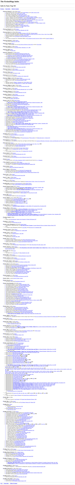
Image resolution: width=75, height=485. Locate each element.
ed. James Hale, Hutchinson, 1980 (30, 189)
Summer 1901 (17, 167)
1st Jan (6, 372)
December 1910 (14, 323)
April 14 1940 (25, 79)
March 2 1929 (27, 82)
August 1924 (26, 44)
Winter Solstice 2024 (21, 471)
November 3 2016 (25, 450)
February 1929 (18, 461)
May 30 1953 (22, 14)
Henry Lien (18, 151)
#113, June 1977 (20, 121)
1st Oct (61, 369)
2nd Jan (6, 371)
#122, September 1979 (23, 131)
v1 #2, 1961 (19, 27)
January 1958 (21, 433)
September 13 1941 (23, 289)
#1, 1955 (19, 381)
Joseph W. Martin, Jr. (50, 38)
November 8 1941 (24, 296)
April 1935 (21, 276)
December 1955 (27, 416)
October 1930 (23, 374)
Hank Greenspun (30, 19)
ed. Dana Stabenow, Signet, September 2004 (26, 210)
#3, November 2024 (17, 267)
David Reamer (13, 219)
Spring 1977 (20, 281)
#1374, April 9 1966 (27, 117)
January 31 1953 (24, 15)
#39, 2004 (33, 192)
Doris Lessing (62, 316)
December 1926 (19, 347)
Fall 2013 (19, 469)
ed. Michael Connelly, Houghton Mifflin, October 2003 (26, 215)
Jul (64, 140)
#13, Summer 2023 (23, 271)
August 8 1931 (22, 157)
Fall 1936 (18, 377)
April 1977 (14, 98)
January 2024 (25, 241)
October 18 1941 (24, 290)
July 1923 (19, 61)
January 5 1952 (40, 22)
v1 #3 (22, 201)
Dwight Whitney (25, 12)
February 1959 (21, 435)
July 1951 (17, 222)
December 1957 (24, 418)
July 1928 (22, 30)
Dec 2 (43, 34)
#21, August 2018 (17, 134)
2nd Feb (11, 369)
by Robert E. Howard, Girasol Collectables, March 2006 (34, 384)
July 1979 (20, 406)
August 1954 (25, 255)
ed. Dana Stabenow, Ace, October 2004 (30, 209)
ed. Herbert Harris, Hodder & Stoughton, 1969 (25, 102)
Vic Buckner (16, 191)
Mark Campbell (24, 192)
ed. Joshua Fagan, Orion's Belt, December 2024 (24, 313)
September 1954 (32, 438)
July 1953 (22, 415)
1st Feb (8, 369)
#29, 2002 (29, 188)
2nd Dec (38, 300)
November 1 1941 (21, 287)
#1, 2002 (17, 73)
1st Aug (47, 369)
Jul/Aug (27, 198)
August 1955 (22, 436)
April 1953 (28, 412)
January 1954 (26, 417)
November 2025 (21, 331)
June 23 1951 (35, 12)
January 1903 (41, 244)
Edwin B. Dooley (16, 278)
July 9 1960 (34, 38)
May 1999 (21, 454)
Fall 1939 (16, 293)
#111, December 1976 (24, 116)
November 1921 (21, 53)
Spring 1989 (18, 199)
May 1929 (24, 86)
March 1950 (26, 319)
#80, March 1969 (30, 130)
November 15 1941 (25, 285)
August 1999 (19, 175)
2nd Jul (44, 369)
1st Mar (15, 369)
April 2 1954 (39, 19)
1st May (28, 369)
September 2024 (27, 312)
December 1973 (18, 122)
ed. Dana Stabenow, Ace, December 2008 (22, 211)
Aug (66, 140)
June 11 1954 (21, 13)
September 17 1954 (24, 18)
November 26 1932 (21, 304)
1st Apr (21, 369)
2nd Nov (31, 300)
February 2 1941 (21, 80)
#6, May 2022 (20, 309)
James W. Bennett (17, 395)
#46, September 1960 (25, 114)
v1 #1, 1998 (22, 47)
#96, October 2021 (24, 171)
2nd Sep (58, 369)
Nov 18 (31, 34)
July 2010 (20, 92)
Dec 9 (46, 34)
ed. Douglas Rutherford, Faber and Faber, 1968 (21, 126)
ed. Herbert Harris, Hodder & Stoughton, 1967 (25, 115)
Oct (27, 89)
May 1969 (16, 236)
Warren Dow (15, 252)
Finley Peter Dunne (33, 244)
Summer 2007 (37, 466)
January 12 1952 (33, 21)
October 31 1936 (26, 303)
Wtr (27, 375)
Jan (23, 354)
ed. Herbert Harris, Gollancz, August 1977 (23, 111)
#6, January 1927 (15, 57)
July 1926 (24, 252)
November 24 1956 (20, 103)
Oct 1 (38, 143)
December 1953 (26, 439)
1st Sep (54, 369)
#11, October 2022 (21, 308)
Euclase (21, 147)
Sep (20, 89)
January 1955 (21, 437)
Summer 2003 (21, 473)
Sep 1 (36, 143)
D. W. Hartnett (18, 338)
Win (18, 198)
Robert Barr (16, 244)
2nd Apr (24, 369)
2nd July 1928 (19, 357)
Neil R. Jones (37, 330)
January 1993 (18, 339)
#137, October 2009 (21, 230)
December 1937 (25, 291)
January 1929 (22, 346)
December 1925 (18, 353)
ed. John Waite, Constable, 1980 (31, 187)
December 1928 (20, 358)
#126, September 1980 (24, 124)
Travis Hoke (39, 44)
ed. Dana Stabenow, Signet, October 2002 (28, 212)
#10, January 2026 (21, 273)
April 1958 (19, 422)
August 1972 (35, 181)
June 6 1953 (24, 25)
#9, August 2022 (26, 310)
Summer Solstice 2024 (33, 472)
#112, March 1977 (25, 118)
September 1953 (27, 420)
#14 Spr (21, 327)
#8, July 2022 (21, 307)
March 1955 (21, 419)
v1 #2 (18, 201)
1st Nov (27, 300)
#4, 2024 (22, 270)
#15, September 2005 (35, 227)
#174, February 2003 (46, 316)
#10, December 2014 (19, 265)
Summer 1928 (26, 164)
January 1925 (23, 64)
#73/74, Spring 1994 (15, 178)
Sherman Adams (34, 33)
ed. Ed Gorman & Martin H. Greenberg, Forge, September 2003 (34, 214)
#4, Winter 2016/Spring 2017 (26, 219)
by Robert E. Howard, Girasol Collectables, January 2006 (34, 383)
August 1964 (21, 195)
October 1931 (25, 294)
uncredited (30, 83)
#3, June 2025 (21, 470)
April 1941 (18, 95)
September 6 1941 (19, 295)
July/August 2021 (23, 456)
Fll (16, 380)
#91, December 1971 (24, 129)
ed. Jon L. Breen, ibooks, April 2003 (20, 213)
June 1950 (15, 479)
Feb (27, 359)
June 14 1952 (19, 24)
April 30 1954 (27, 20)
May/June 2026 (23, 311)
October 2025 (30, 240)
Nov (29, 89)
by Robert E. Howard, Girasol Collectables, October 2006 (32, 385)
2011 (13, 50)
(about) (18, 78)
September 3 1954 (31, 17)
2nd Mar (18, 369)
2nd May (32, 369)
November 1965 (18, 70)
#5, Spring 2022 (21, 258)
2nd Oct (64, 369)
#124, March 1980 (20, 108)
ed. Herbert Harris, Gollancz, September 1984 (28, 112)
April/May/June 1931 (30, 395)
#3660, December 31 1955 (21, 107)
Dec (29, 144)
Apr (48, 140)
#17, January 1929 (21, 83)
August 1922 (23, 54)
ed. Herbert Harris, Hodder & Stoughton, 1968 (25, 106)
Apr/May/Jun (18, 375)
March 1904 (25, 261)
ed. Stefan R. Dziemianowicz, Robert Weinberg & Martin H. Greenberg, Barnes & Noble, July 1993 (32, 462)
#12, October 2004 (15, 391)
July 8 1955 (25, 35)
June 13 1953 (25, 26)
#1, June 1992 (17, 233)
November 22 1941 (24, 286)
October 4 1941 (23, 288)
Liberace (40, 17)
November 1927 (20, 55)
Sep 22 (20, 300)
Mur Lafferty (32, 137)
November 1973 (13, 127)
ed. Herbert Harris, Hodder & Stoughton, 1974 (25, 128)
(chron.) (19, 11)
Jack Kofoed (17, 399)
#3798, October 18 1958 (19, 119)
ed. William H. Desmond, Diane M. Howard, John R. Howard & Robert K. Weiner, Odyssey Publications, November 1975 (39, 382)
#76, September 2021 (25, 170)
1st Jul (41, 369)
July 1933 (19, 154)
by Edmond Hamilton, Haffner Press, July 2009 (32, 349)
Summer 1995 (19, 455)
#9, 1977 (18, 337)
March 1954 (20, 434)
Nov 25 (40, 34)
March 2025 (28, 330)
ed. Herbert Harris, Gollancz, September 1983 (31, 123)
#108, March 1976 (29, 110)
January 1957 (19, 480)
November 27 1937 (27, 302)
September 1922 (23, 59)
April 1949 (20, 67)
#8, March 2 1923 (26, 58)
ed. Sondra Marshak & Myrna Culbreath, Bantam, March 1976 (38, 225)
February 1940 (28, 399)
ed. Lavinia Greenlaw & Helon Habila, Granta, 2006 (37, 326)
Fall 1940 (27, 292)
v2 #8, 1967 (16, 41)
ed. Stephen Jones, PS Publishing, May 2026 (30, 388)
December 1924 (22, 459)
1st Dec (34, 300)
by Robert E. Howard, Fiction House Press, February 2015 (29, 387)
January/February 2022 (26, 172)
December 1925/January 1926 (26, 352)
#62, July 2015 (17, 149)
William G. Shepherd (17, 82)
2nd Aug (51, 369)
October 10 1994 (18, 453)
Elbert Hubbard (23, 244)
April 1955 (24, 423)
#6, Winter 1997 (27, 402)
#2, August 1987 (14, 345)
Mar (24, 360)
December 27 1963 (33, 109)
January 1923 (24, 56)
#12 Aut (14, 327)
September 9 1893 (19, 160)
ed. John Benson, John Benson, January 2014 (31, 268)
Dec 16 (48, 34)
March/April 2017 (22, 184)
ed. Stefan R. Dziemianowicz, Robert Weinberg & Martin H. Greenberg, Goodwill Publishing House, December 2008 (33, 463)
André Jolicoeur (18, 183)
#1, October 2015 (43, 137)
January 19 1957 (22, 36)
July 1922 (26, 62)
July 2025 (28, 239)
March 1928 (21, 163)
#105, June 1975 (23, 120)
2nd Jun (26, 354)
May (61, 140)
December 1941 (20, 379)
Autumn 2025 (23, 269)
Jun (63, 140)
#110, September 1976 (20, 104)
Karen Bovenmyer (25, 137)
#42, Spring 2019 (23, 76)
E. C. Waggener (39, 160)
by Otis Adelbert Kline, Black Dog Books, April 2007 (28, 386)
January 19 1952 (32, 16)
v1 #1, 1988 (20, 200)
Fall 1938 (23, 297)
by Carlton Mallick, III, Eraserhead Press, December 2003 (29, 205)
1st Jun (35, 369)
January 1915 (19, 334)
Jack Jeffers (24, 227)
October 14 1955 (24, 33)
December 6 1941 (24, 284)
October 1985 (27, 338)
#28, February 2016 (21, 272)
